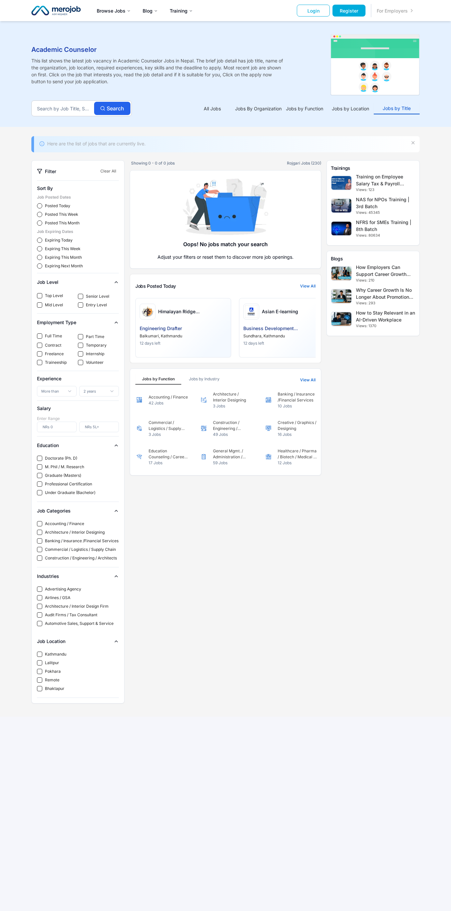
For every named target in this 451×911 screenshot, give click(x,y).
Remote (52, 679)
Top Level (54, 295)
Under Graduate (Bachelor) (70, 492)
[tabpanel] (225, 428)
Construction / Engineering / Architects (81, 557)
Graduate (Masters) (63, 475)
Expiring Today (59, 240)
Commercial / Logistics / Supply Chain (80, 549)
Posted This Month (62, 222)
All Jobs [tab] (212, 108)
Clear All (108, 171)
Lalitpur (52, 662)
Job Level (47, 282)
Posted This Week (61, 214)
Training (179, 11)
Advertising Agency (63, 589)
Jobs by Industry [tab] (204, 378)
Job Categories (54, 510)
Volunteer (95, 362)
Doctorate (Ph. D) (61, 458)
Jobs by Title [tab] (397, 108)
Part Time (95, 336)
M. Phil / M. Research (64, 466)
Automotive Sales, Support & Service (79, 623)
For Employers (392, 11)
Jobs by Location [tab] (350, 108)
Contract (53, 345)
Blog (148, 11)
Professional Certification (68, 483)
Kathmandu (55, 654)
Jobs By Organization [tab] (258, 108)
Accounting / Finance (64, 523)
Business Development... (270, 328)
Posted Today (57, 205)
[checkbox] (39, 295)
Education (48, 445)
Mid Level (54, 304)
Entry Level (96, 304)
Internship (95, 353)
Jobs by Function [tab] (304, 108)
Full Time (53, 335)
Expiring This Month (63, 257)
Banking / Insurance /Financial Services (82, 540)
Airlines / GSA (57, 597)
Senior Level (97, 296)
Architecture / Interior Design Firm (77, 606)
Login (313, 11)
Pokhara (53, 671)
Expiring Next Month (64, 265)
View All (308, 286)
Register (349, 11)
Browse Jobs (111, 11)
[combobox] (57, 391)
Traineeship (56, 362)
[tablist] (305, 108)
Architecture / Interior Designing (75, 532)
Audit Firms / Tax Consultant (71, 614)
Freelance (54, 353)
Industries (48, 576)
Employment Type (56, 322)
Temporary (96, 345)
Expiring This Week (63, 248)
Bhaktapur (54, 688)
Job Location (51, 641)
